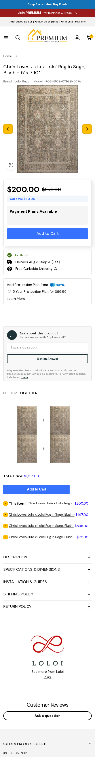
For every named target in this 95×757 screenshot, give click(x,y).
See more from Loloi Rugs (48, 674)
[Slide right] (87, 129)
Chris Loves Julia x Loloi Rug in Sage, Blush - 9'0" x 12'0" (50, 525)
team (24, 377)
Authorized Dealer (21, 21)
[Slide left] (8, 129)
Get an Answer (47, 359)
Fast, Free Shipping (47, 21)
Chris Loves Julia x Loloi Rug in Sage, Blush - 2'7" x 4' (48, 537)
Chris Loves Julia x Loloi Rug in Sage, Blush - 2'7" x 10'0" (50, 514)
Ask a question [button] (47, 715)
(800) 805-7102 (15, 753)
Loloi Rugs (22, 81)
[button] (6, 38)
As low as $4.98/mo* (40, 219)
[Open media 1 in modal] (47, 129)
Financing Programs (73, 21)
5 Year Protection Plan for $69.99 (39, 291)
